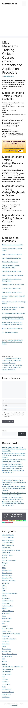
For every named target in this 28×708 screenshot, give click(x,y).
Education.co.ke (9, 4)
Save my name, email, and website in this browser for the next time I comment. (14, 414)
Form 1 (4, 585)
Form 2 (4, 588)
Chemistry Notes (7, 555)
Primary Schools (7, 656)
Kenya (4, 616)
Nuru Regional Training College (11, 258)
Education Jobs (6, 570)
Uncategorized (6, 689)
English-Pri (5, 583)
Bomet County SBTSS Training (11, 550)
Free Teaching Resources (9, 593)
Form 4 (4, 590)
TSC (3, 676)
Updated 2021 (6, 694)
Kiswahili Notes (6, 618)
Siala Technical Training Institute (12, 292)
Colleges (4, 563)
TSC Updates (6, 684)
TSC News (5, 682)
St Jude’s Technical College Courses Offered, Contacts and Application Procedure (11, 361)
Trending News (6, 674)
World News (5, 697)
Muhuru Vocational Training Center (12, 245)
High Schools (6, 603)
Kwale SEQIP (6, 636)
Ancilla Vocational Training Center (12, 328)
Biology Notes (6, 547)
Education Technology (8, 580)
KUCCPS (4, 626)
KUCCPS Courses (7, 628)
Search (4, 431)
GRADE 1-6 (19, 520)
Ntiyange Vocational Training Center (13, 284)
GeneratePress (14, 705)
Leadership (5, 641)
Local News (5, 644)
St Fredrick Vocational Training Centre (13, 313)
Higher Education (7, 606)
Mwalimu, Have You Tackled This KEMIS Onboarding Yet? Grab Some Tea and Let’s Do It (13, 470)
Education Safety (7, 578)
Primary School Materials (9, 654)
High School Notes (7, 601)
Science (4, 664)
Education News (7, 573)
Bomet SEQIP (6, 552)
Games (4, 595)
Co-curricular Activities (9, 560)
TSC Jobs (5, 679)
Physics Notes (6, 649)
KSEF (3, 623)
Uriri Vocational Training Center (11, 288)
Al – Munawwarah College (10, 332)
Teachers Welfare (7, 669)
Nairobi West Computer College (11, 271)
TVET (4, 687)
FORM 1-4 (5, 520)
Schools (4, 661)
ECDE (4, 568)
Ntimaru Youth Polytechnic (10, 262)
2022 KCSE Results (8, 545)
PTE (11, 522)
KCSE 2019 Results (8, 611)
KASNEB (7, 522)
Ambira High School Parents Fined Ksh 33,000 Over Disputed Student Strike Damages (13, 455)
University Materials (8, 692)
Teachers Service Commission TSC (12, 666)
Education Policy (7, 575)
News (4, 646)
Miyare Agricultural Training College (12, 275)
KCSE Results (6, 613)
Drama (4, 565)
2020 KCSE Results (8, 537)
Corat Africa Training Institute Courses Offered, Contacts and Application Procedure (12, 367)
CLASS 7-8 (12, 520)
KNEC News (5, 621)
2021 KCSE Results (8, 542)
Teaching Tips (6, 671)
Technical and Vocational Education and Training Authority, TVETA (12, 342)
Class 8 (4, 558)
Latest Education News (9, 639)
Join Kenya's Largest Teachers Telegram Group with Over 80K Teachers (13, 516)
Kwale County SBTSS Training (11, 633)
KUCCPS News (6, 631)
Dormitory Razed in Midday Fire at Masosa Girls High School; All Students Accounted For (14, 449)
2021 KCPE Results (8, 540)
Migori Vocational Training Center (12, 254)
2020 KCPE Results (8, 535)
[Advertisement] (14, 22)
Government (6, 598)
